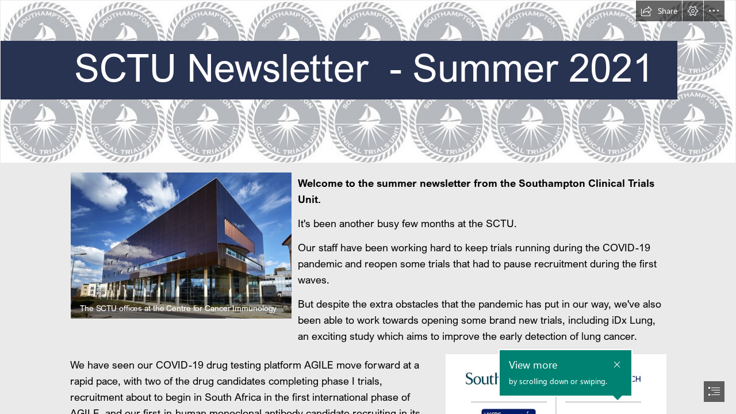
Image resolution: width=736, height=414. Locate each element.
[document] (368, 207)
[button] (659, 11)
